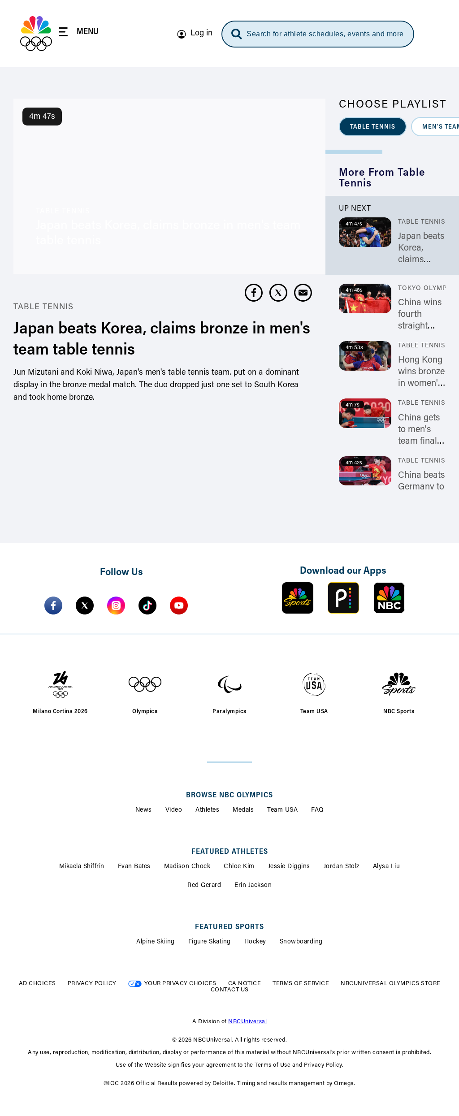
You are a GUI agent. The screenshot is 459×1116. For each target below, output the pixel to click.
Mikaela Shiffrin (81, 867)
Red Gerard (204, 885)
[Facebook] (53, 605)
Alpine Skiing (155, 942)
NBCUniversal (247, 1022)
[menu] (79, 33)
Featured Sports (229, 927)
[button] (373, 126)
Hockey (255, 942)
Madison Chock (187, 867)
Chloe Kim (239, 867)
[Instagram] (116, 605)
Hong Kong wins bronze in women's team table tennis (421, 383)
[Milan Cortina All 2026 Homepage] (36, 33)
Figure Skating (209, 942)
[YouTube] (179, 605)
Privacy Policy (92, 983)
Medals (243, 810)
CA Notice (244, 983)
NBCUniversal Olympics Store (391, 983)
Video (173, 810)
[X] (85, 605)
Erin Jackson (253, 885)
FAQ (317, 810)
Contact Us (230, 990)
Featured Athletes (229, 852)
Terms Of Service (301, 983)
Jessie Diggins (289, 867)
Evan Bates (134, 867)
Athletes (207, 810)
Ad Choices (37, 983)
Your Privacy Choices (180, 983)
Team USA (282, 810)
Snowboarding (301, 942)
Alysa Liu (386, 867)
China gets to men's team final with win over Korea (419, 441)
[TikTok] (147, 605)
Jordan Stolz (341, 867)
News (143, 810)
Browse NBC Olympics (229, 795)
